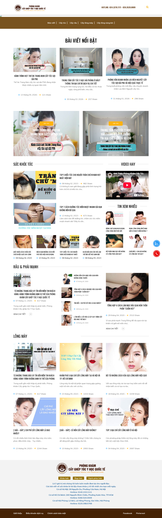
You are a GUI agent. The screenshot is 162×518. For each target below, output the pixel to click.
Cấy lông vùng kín (105, 23)
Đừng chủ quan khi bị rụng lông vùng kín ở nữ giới (115, 229)
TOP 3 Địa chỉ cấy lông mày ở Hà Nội (121, 430)
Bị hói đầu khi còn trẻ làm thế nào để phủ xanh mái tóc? (92, 254)
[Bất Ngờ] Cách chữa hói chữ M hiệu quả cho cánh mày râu (22, 254)
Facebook (127, 513)
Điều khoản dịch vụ (34, 513)
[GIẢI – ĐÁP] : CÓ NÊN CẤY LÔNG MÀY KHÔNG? (78, 430)
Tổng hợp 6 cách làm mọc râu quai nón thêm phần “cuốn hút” (87, 290)
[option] (81, 16)
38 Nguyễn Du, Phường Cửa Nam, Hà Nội (87, 489)
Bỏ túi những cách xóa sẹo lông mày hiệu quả (126, 375)
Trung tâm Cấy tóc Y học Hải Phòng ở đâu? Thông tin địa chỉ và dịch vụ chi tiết (81, 82)
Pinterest (140, 513)
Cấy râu (73, 23)
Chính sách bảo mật (56, 513)
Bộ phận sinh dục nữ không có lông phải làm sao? (115, 252)
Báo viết (51, 23)
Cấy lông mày (87, 23)
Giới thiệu (17, 513)
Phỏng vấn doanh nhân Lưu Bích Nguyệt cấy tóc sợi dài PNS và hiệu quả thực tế (127, 81)
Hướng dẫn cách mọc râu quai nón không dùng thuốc (86, 276)
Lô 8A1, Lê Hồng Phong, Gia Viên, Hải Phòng (89, 500)
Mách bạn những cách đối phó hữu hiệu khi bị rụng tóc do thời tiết (46, 254)
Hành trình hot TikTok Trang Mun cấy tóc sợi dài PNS (34, 77)
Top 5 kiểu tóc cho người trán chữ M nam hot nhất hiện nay (69, 254)
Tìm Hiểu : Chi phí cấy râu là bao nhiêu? (87, 303)
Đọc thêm (46, 151)
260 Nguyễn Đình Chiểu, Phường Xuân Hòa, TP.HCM (89, 495)
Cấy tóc (62, 23)
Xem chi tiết (19, 314)
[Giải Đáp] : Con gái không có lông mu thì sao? (138, 252)
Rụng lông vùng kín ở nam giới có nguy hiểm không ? (138, 229)
